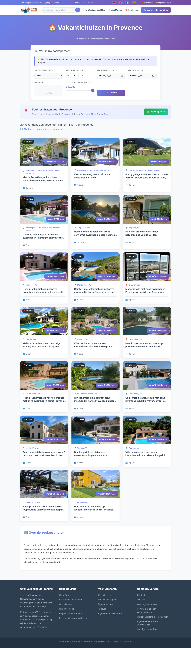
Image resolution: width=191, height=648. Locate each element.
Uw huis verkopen (107, 599)
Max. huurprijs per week (78, 83)
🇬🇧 (120, 2)
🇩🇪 (114, 2)
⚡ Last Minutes (115, 10)
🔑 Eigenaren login (163, 3)
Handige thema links (147, 629)
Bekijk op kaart (156, 111)
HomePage (64, 595)
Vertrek (137, 70)
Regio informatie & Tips (70, 613)
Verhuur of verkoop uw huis (156, 10)
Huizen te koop (66, 608)
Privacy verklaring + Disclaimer (152, 616)
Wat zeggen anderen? (147, 604)
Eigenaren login (105, 604)
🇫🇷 (127, 2)
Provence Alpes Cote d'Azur (94, 114)
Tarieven (102, 608)
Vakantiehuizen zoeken (70, 599)
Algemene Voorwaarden (110, 613)
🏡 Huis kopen (131, 10)
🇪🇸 (134, 2)
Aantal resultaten (44, 70)
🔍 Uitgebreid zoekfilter (95, 10)
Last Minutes (65, 604)
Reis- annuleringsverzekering (73, 618)
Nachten (39, 83)
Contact (141, 595)
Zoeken (111, 92)
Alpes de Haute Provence (58, 114)
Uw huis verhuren (106, 595)
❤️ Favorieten (147, 3)
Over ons (141, 599)
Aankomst (107, 70)
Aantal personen (74, 70)
